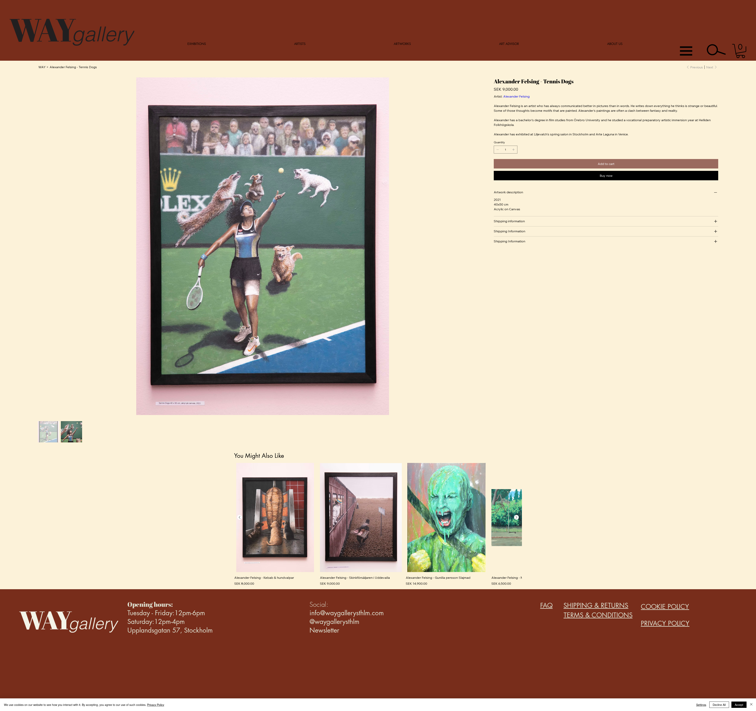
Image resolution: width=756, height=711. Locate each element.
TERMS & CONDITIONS (598, 615)
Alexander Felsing (516, 96)
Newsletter (324, 630)
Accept (739, 705)
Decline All (719, 705)
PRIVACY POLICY (665, 623)
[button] (740, 51)
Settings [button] (701, 705)
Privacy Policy (155, 705)
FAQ (546, 605)
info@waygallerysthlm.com (346, 613)
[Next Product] (516, 517)
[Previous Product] (239, 517)
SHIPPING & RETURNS (595, 605)
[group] (378, 524)
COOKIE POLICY (665, 606)
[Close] (751, 705)
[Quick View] (275, 517)
